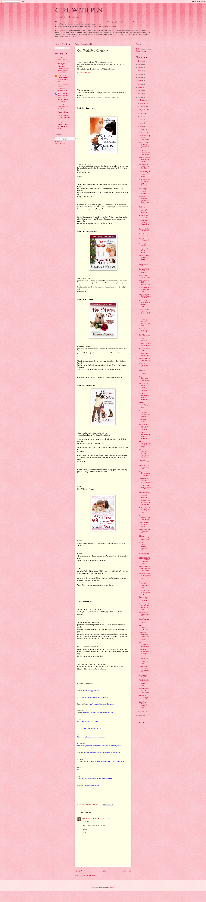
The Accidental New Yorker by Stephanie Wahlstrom (144, 435)
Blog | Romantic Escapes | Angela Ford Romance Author (63, 125)
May (141, 123)
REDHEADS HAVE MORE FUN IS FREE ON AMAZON (64, 70)
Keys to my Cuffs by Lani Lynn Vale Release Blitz (144, 606)
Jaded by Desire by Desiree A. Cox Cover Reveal (145, 152)
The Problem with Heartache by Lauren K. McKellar (144, 173)
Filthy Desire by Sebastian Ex (144, 240)
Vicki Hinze (61, 58)
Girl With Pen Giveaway (143, 216)
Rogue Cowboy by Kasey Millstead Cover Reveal (145, 568)
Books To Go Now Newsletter (63, 107)
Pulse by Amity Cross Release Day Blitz (144, 599)
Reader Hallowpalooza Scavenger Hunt (62, 88)
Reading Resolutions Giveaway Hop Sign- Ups (64, 117)
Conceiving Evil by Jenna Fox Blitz (144, 467)
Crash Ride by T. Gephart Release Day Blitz (145, 296)
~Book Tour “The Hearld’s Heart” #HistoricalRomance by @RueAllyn (63, 98)
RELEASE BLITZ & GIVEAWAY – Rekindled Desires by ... (144, 560)
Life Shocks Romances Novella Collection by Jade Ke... (144, 453)
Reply (84, 832)
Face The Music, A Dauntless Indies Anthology (144, 337)
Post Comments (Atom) (90, 875)
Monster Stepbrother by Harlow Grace (144, 538)
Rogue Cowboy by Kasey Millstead (145, 359)
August (142, 113)
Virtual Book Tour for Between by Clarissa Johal (144, 502)
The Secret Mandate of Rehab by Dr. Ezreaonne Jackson (144, 636)
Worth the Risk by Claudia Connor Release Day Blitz (144, 660)
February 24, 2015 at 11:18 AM (101, 818)
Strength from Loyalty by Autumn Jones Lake (144, 223)
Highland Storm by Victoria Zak (144, 554)
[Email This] (104, 805)
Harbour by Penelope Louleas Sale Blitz (143, 584)
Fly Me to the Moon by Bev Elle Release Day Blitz (144, 427)
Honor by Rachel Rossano (144, 245)
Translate (62, 144)
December (143, 100)
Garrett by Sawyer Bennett (144, 349)
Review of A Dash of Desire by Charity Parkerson (144, 258)
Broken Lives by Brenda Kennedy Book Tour (144, 405)
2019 (139, 84)
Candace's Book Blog (63, 113)
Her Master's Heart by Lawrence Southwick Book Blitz (144, 182)
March (142, 130)
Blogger (112, 887)
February (143, 133)
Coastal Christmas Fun (63, 80)
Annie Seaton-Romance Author (63, 77)
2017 (139, 91)
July (141, 116)
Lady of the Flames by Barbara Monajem (143, 209)
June (141, 120)
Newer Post (79, 870)
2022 (139, 74)
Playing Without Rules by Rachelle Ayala (144, 282)
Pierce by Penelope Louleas (142, 372)
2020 (139, 81)
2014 (139, 715)
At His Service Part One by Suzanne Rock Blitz (144, 669)
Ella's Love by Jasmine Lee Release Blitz (144, 644)
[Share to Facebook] (110, 805)
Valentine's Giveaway (143, 420)
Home (103, 870)
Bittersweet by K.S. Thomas (144, 265)
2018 (139, 87)
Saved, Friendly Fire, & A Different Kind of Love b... (144, 312)
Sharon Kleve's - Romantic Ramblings (63, 65)
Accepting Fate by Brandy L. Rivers (144, 250)
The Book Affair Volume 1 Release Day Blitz (144, 682)
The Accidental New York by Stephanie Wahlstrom (144, 396)
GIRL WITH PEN (78, 10)
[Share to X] (108, 805)
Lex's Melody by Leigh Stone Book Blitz (144, 330)
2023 (139, 71)
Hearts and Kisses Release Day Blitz (144, 531)
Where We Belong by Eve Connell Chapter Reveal (144, 592)
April (141, 126)
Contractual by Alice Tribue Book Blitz (143, 697)
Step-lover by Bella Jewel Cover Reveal (144, 378)
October (142, 106)
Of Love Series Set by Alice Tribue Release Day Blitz (145, 510)
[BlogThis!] (106, 805)
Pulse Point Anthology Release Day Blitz (143, 704)
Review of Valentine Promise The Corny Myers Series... (144, 200)
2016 (139, 94)
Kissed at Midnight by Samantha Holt (145, 289)
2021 (139, 77)
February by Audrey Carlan (144, 276)
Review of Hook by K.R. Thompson (144, 271)
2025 (139, 64)
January (142, 711)
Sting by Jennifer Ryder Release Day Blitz (144, 159)
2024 (139, 67)
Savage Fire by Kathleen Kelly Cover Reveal (144, 517)
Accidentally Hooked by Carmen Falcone (143, 190)
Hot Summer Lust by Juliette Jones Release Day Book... (145, 576)
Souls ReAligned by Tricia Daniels (144, 621)
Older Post (127, 870)
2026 (139, 61)
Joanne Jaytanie (63, 85)
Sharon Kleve (87, 818)
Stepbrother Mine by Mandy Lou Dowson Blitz (144, 473)
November (143, 103)
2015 (139, 97)
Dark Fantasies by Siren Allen (144, 235)
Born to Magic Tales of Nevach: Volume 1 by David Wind (144, 387)
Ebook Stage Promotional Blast (143, 365)
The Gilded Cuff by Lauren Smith (144, 524)
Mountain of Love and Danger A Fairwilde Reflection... (144, 494)
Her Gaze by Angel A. (143, 676)
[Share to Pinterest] (112, 805)
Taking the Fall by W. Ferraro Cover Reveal (144, 137)
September (143, 110)
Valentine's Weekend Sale (144, 461)
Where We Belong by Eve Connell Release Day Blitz (144, 303)
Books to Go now (63, 105)
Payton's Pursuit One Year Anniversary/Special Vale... (144, 413)
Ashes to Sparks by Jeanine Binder (145, 344)
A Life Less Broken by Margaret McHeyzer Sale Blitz (144, 321)
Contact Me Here (141, 51)
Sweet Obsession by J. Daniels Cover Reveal (144, 690)
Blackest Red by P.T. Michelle (144, 230)
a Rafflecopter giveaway (84, 72)
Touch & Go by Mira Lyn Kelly (144, 354)
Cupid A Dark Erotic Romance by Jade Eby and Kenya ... (145, 444)
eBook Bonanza (62, 59)
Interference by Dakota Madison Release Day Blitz (143, 546)
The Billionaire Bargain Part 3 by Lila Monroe (144, 480)
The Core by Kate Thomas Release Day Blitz (145, 487)
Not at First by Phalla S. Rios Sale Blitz (144, 166)
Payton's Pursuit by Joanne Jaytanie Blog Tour (144, 145)
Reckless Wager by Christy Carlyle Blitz (145, 614)
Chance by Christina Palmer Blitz (143, 627)
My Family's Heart (63, 94)
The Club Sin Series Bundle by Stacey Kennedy (144, 652)
